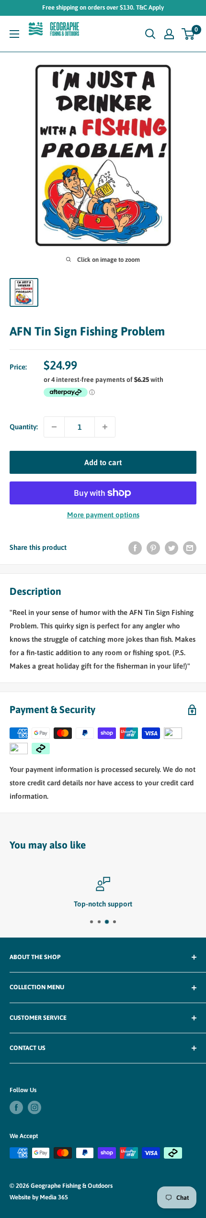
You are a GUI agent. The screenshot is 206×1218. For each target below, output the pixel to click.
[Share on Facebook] (135, 548)
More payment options (103, 515)
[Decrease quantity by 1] (54, 427)
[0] (189, 34)
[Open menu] (14, 34)
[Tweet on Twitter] (171, 548)
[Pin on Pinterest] (153, 548)
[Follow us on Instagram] (34, 1107)
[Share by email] (189, 548)
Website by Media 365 (39, 1197)
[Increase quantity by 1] (105, 427)
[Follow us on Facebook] (16, 1107)
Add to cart (103, 462)
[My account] (169, 34)
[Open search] (150, 34)
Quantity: (24, 427)
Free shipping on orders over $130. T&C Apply (103, 7)
